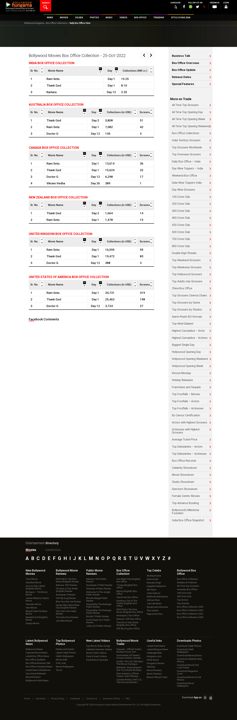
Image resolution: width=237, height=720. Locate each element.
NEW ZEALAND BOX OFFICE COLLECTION (58, 197)
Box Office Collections (56, 23)
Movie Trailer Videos (96, 653)
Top (154, 570)
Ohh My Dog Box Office (128, 628)
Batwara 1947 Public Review (96, 580)
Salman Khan (153, 600)
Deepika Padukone (156, 586)
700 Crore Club (181, 239)
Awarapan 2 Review (65, 594)
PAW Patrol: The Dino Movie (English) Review (67, 580)
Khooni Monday (181, 373)
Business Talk (181, 56)
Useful (154, 640)
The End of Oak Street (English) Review (67, 589)
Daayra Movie (32, 623)
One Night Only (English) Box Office (128, 580)
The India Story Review (67, 617)
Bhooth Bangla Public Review (97, 599)
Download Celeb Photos (189, 646)
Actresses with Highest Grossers (186, 431)
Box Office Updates (35, 659)
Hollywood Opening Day (186, 352)
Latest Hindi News (156, 646)
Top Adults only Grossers (187, 281)
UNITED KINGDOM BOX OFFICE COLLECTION (60, 234)
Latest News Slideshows (38, 670)
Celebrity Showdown (184, 467)
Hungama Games (155, 663)
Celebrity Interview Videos (99, 649)
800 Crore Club (181, 246)
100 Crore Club (181, 196)
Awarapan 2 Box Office (127, 615)
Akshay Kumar (154, 575)
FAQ (128, 698)
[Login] (226, 7)
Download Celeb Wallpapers (185, 650)
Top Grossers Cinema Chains (189, 295)
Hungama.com (154, 656)
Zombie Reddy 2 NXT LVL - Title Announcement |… (129, 681)
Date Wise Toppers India (187, 182)
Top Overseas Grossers (186, 154)
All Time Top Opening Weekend (191, 126)
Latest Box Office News (37, 656)
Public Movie (94, 572)
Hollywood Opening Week (187, 366)
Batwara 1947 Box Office (128, 619)
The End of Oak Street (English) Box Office (127, 623)
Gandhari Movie (33, 582)
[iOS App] (211, 698)
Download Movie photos (189, 655)
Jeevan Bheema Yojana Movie (37, 599)
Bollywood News (34, 649)
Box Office (123, 572)
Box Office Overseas (185, 63)
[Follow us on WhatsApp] (190, 7)
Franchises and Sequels (186, 387)
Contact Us (91, 698)
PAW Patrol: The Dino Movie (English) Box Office (129, 610)
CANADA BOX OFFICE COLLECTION (54, 147)
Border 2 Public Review (97, 616)
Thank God (53, 85)
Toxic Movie (31, 579)
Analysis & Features (187, 582)
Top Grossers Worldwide (187, 147)
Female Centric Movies (186, 496)
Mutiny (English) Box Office (126, 592)
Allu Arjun (151, 589)
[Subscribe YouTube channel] (204, 7)
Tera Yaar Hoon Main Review (66, 612)
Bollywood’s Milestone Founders (185, 512)
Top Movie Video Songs (98, 646)
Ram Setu (53, 79)
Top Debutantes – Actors (187, 446)
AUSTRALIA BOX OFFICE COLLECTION (56, 104)
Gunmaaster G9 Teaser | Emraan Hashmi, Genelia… (129, 656)
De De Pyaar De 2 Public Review (98, 621)
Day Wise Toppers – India (187, 168)
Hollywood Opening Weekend (190, 359)
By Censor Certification (186, 415)
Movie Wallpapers (65, 666)
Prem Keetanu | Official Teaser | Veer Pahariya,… (128, 674)
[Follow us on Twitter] (197, 6)
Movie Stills (61, 659)
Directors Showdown (184, 489)
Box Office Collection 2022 (190, 610)
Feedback (75, 698)
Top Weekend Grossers (186, 260)
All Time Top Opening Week (188, 119)
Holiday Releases (182, 380)
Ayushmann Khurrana (157, 607)
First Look (61, 663)
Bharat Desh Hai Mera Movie (36, 612)
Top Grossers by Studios (187, 309)
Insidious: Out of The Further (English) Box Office (126, 603)
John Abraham (154, 603)
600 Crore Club (181, 232)
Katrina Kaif (152, 579)
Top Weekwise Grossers (187, 267)
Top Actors (182, 600)
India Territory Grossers (186, 140)
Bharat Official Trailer (157, 677)
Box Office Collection (187, 579)
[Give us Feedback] (215, 7)
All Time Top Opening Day (187, 112)
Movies (31, 550)
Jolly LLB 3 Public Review (98, 626)
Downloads (189, 640)
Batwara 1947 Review (66, 585)
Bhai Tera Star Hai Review (68, 601)
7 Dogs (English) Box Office (126, 586)
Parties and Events (65, 649)
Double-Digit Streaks (184, 253)
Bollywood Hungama (34, 23)
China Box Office (182, 288)
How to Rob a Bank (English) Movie (35, 587)
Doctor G (52, 133)
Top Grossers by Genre (186, 302)
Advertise (40, 698)
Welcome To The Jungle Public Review (98, 593)
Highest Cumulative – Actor (188, 330)
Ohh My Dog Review (66, 598)
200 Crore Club (181, 203)
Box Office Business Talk (38, 663)
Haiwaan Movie (33, 604)
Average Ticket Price (184, 439)
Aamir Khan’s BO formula (187, 316)
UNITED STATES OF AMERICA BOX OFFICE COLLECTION (69, 277)
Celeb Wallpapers (65, 656)
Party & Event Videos (96, 656)
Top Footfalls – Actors (185, 401)
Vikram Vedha (55, 183)
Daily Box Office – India (186, 161)
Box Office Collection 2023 (190, 607)
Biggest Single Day (183, 344)
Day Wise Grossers (183, 189)
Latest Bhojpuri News (157, 649)
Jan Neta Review (64, 620)
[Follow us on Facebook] (184, 6)
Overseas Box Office (187, 589)
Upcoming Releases (36, 673)
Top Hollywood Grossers (187, 274)
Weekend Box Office (184, 175)
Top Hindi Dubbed (182, 323)
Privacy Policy (57, 698)
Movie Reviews (33, 677)
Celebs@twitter (154, 653)
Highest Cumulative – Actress (190, 337)
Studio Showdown (183, 482)
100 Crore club (184, 593)
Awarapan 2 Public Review (99, 585)
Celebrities (53, 550)
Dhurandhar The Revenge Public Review (98, 605)
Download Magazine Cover (187, 672)
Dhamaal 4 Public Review (98, 588)
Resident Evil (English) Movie (37, 618)
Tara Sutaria (152, 610)
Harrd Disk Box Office (127, 597)
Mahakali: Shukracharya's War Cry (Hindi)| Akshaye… (129, 668)
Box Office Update (184, 70)
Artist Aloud (153, 659)
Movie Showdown (183, 474)
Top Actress (183, 603)
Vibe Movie (31, 607)
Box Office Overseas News (39, 666)
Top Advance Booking (185, 503)
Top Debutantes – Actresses (189, 453)
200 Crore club (184, 596)
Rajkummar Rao (155, 614)
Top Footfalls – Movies (186, 394)
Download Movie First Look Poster (188, 666)
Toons (59, 670)
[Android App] (205, 698)
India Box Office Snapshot (188, 520)
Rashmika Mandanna (157, 596)
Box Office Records (184, 460)
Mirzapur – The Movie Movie (36, 593)
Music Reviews (154, 673)
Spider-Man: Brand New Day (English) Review (67, 606)
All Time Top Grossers (185, 105)
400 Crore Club (181, 217)
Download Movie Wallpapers (185, 684)
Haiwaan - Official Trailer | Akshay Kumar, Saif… (129, 650)
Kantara (51, 92)
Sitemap (151, 666)
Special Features (183, 84)
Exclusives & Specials (97, 659)
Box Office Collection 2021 (190, 613)
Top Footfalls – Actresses (188, 408)
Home (27, 698)
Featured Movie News (36, 652)
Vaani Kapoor (153, 593)
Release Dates (181, 77)
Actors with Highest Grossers (189, 422)
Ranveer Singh (154, 582)
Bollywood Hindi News (37, 680)
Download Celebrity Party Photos (189, 660)
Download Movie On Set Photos (189, 678)
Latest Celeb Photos (66, 652)
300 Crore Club (181, 210)
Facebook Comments (44, 319)
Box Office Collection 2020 (190, 617)
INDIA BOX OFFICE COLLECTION (51, 63)
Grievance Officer (111, 698)
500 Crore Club (181, 225)
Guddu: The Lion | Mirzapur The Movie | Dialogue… (129, 662)
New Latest (98, 640)
